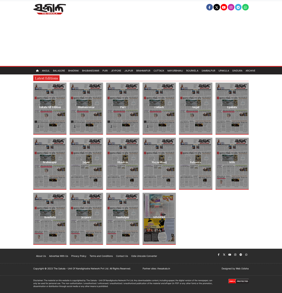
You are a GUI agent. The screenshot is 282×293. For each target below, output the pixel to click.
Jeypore (116, 70)
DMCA (232, 281)
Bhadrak (73, 70)
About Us (41, 256)
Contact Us (122, 256)
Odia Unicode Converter (144, 256)
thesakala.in (163, 268)
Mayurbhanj (175, 70)
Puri (105, 70)
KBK (232, 162)
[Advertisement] (141, 41)
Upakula (224, 70)
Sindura (237, 70)
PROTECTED (242, 281)
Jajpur (128, 70)
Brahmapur (143, 70)
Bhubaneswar (90, 70)
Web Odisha (242, 268)
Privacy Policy (78, 256)
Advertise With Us (58, 256)
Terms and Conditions (101, 256)
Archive (250, 70)
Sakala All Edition (50, 107)
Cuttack (159, 70)
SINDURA (159, 217)
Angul (46, 70)
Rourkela (192, 70)
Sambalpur (208, 70)
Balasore (59, 70)
